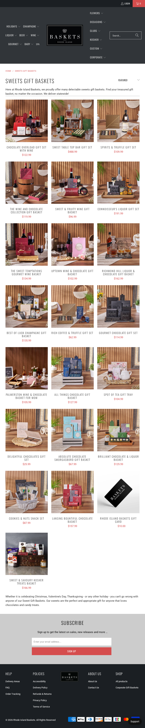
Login (127, 3)
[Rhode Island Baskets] (65, 35)
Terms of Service (41, 706)
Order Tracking (12, 694)
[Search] (137, 35)
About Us (92, 681)
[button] (14, 26)
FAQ (7, 687)
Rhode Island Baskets (24, 720)
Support (134, 721)
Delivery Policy (40, 687)
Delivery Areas (12, 681)
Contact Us (93, 687)
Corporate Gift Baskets (127, 687)
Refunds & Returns (42, 694)
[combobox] (125, 35)
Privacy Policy (40, 700)
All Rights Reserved (46, 720)
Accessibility (39, 681)
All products (121, 681)
